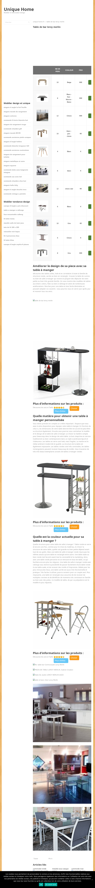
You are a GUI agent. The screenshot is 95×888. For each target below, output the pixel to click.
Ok (41, 884)
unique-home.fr (38, 22)
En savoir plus (51, 884)
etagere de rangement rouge (15, 124)
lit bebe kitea (9, 240)
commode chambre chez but (15, 181)
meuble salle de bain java (14, 223)
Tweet (35, 859)
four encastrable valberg (13, 214)
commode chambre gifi (13, 129)
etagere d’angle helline (13, 142)
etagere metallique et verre (14, 161)
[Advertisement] (62, 47)
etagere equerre (10, 165)
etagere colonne (10, 116)
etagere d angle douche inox (15, 189)
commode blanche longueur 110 (16, 146)
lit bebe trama (9, 219)
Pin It (50, 859)
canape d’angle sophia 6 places (16, 244)
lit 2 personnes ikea (11, 236)
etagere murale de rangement (15, 112)
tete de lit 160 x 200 (11, 227)
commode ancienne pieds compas (17, 137)
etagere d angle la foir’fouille (15, 107)
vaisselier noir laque (12, 231)
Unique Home (19, 9)
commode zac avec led (13, 177)
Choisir (74, 408)
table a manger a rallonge (14, 210)
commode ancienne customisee (16, 150)
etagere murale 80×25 (12, 133)
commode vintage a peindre (15, 194)
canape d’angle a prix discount (16, 206)
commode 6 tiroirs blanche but (16, 120)
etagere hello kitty (11, 185)
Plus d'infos (60, 411)
